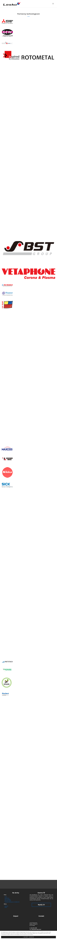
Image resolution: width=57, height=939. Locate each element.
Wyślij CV (41, 905)
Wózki (6, 907)
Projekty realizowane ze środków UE (12, 902)
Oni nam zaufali (8, 900)
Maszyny (6, 906)
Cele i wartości (8, 899)
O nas (6, 896)
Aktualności (7, 898)
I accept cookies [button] (28, 937)
